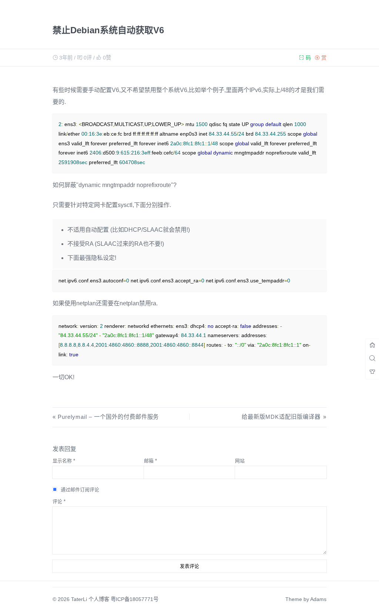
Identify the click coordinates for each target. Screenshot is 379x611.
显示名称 (64, 461)
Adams (318, 599)
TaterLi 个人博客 (90, 599)
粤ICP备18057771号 (134, 599)
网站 (240, 461)
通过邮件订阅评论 (80, 489)
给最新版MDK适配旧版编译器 (281, 417)
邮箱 (150, 461)
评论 (59, 501)
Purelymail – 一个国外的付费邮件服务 (108, 417)
